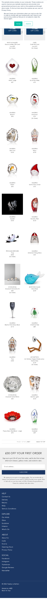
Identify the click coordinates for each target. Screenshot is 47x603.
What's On (5, 529)
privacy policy (25, 477)
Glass (4, 520)
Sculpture (5, 523)
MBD (11, 588)
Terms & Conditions (9, 509)
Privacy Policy (7, 550)
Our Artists (5, 517)
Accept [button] (18, 24)
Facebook (5, 558)
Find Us (4, 544)
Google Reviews (8, 567)
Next (28, 441)
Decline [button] (28, 24)
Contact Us (6, 497)
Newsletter (5, 570)
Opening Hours (7, 547)
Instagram (5, 561)
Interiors (5, 526)
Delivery (5, 500)
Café (4, 541)
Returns (4, 503)
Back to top (41, 441)
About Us (5, 538)
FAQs (3, 506)
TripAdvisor (6, 564)
